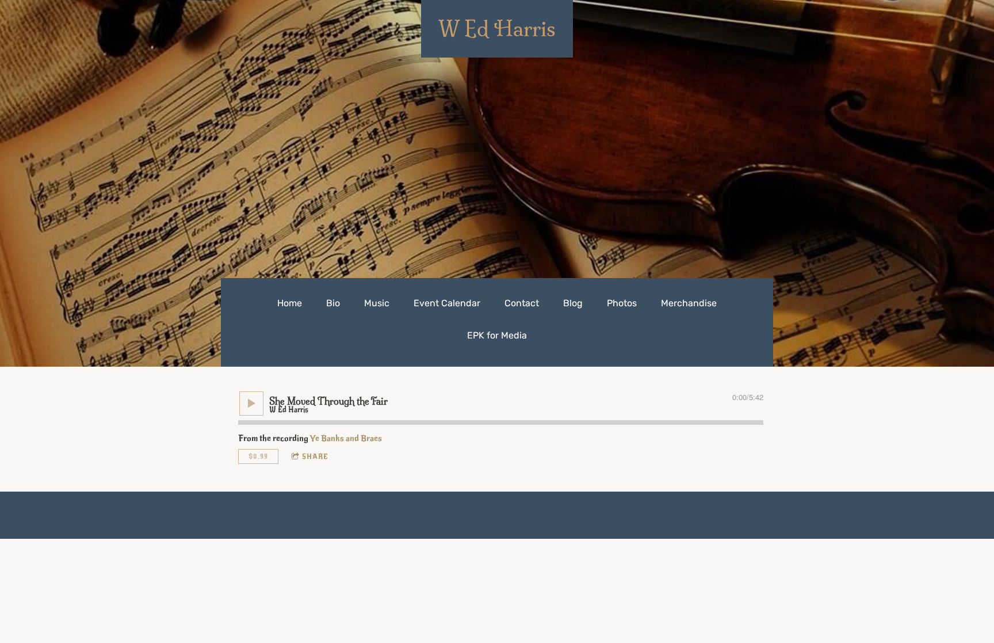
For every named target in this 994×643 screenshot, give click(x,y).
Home (289, 303)
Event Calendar (447, 303)
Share (315, 456)
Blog (573, 303)
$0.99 (258, 456)
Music (376, 303)
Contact (521, 303)
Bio (333, 303)
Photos (622, 303)
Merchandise (689, 303)
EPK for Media (497, 335)
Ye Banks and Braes (345, 438)
